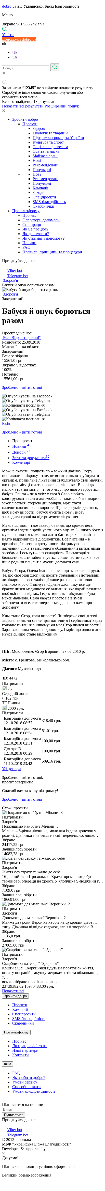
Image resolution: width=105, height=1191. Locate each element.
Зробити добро (25, 119)
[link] (52, 396)
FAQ (26, 247)
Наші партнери (25, 1050)
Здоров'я (40, 128)
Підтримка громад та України (58, 137)
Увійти (8, 35)
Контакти (20, 1055)
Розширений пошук (62, 106)
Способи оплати (26, 1087)
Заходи (39, 192)
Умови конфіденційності (33, 1091)
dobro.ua (9, 6)
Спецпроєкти (44, 197)
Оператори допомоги (41, 220)
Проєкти (29, 124)
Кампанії (40, 188)
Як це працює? (35, 229)
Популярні (42, 169)
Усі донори (11, 769)
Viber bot (14, 270)
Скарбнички (43, 206)
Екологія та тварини (50, 133)
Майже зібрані (45, 156)
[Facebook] (2, 1124)
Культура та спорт (48, 142)
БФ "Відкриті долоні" (21, 337)
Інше (7, 1064)
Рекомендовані (45, 165)
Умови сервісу (24, 1082)
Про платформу (26, 211)
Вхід (6, 423)
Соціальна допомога (50, 147)
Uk (14, 52)
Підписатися (13, 1115)
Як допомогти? (35, 233)
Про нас (29, 215)
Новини (29, 243)
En (14, 57)
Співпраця (31, 224)
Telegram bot (17, 276)
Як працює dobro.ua (29, 1046)
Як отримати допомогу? (43, 238)
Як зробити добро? (28, 1077)
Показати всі (13, 991)
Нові (37, 160)
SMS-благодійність (49, 201)
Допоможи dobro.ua (19, 39)
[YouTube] (3, 1124)
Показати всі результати (23, 106)
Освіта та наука (46, 151)
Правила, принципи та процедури (52, 252)
